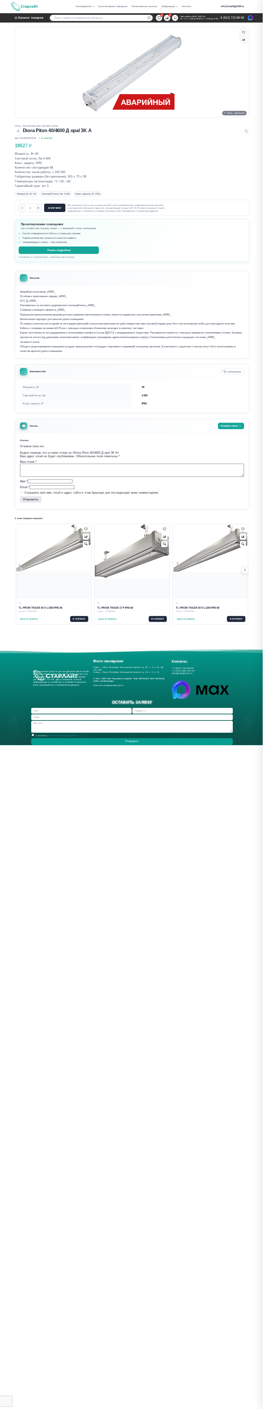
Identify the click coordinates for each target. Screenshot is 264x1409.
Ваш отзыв (28, 461)
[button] (245, 570)
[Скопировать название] (246, 131)
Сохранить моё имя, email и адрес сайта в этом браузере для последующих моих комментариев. (91, 492)
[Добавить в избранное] (86, 529)
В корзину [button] (79, 619)
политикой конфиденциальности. (64, 736)
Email (25, 486)
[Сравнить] (243, 39)
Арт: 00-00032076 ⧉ (25, 138)
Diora (17, 126)
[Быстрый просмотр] (86, 544)
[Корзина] (175, 18)
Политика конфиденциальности (109, 685)
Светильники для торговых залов (40, 126)
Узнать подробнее (59, 250)
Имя (24, 481)
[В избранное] (243, 32)
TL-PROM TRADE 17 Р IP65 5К (115, 607)
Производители (84, 6)
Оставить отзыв (229, 426)
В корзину (54, 208)
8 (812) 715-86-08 (232, 17)
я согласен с (57, 736)
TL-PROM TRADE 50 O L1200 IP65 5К (198, 607)
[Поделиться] (18, 131)
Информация (168, 6)
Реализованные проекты (144, 6)
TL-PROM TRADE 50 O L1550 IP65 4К (40, 607)
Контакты (186, 6)
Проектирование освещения (112, 6)
